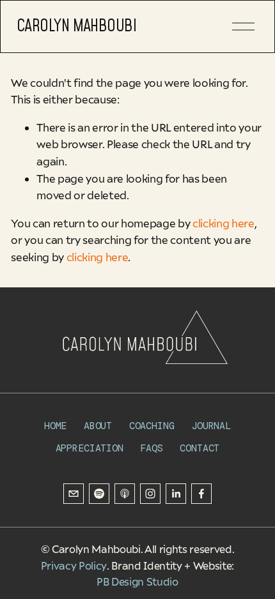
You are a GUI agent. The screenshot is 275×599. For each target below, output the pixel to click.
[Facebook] (201, 493)
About (98, 426)
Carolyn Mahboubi (76, 26)
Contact (199, 448)
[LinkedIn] (176, 493)
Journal (211, 426)
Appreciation (89, 448)
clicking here (223, 223)
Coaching (152, 426)
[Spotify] (99, 493)
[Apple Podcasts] (124, 493)
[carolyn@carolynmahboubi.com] (73, 493)
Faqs (151, 448)
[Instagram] (150, 493)
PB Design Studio (137, 581)
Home (55, 426)
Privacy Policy (74, 565)
